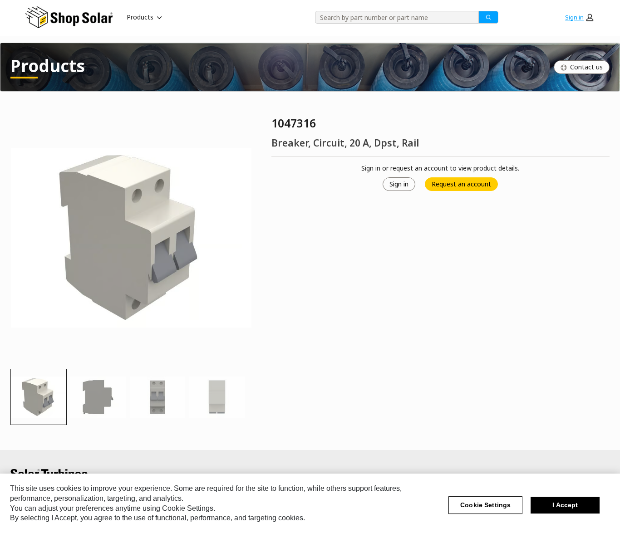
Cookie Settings (485, 505)
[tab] (38, 397)
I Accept (565, 505)
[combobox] (393, 17)
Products (140, 17)
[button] (579, 17)
